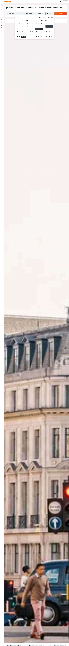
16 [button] (49, 31)
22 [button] (22, 34)
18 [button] (30, 31)
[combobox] (9, 11)
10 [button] (27, 29)
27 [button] (17, 36)
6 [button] (41, 29)
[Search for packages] (1, 12)
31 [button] (51, 36)
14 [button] (19, 31)
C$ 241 (8, 7)
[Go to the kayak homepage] (7, 1)
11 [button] (36, 31)
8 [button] (22, 29)
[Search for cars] (1, 9)
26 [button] (32, 34)
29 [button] (22, 36)
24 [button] (27, 34)
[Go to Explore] (1, 15)
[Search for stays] (1, 7)
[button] (2, 1)
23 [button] (24, 34)
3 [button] (27, 26)
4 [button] (36, 29)
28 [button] (19, 36)
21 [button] (19, 34)
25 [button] (30, 34)
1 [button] (22, 26)
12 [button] (32, 29)
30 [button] (24, 36)
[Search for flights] (1, 5)
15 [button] (22, 31)
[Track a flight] (1, 17)
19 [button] (32, 31)
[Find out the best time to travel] (1, 19)
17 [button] (27, 31)
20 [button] (17, 34)
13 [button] (17, 31)
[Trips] (1, 22)
